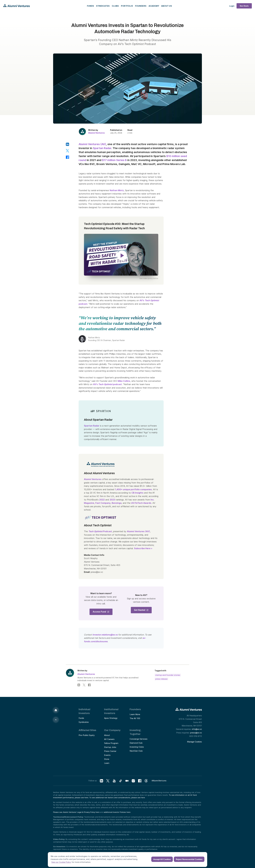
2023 (112, 499)
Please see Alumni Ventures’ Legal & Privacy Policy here (76, 812)
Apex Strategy (110, 718)
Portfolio (127, 6)
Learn (106, 763)
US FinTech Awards (141, 503)
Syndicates (103, 6)
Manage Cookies (194, 742)
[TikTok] (120, 781)
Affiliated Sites (87, 730)
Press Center (110, 751)
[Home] (55, 710)
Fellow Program (111, 743)
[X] (107, 781)
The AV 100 (135, 718)
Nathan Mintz (117, 190)
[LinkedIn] (78, 685)
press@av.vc (196, 732)
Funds (90, 6)
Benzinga (117, 503)
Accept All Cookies (162, 859)
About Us (166, 6)
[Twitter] (84, 685)
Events (107, 755)
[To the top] (55, 719)
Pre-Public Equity (87, 735)
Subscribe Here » (143, 548)
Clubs (115, 6)
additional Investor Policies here (117, 812)
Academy (154, 6)
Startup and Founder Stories (167, 675)
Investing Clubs (137, 747)
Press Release (161, 679)
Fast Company (102, 503)
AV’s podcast (107, 384)
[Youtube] (114, 781)
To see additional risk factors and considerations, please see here (117, 797)
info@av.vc (197, 729)
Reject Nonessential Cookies (189, 859)
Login (231, 6)
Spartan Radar (102, 148)
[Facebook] (89, 685)
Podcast (100, 531)
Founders (140, 6)
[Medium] (127, 781)
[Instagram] (133, 781)
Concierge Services (138, 739)
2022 (102, 499)
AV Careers (109, 739)
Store (106, 759)
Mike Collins (124, 381)
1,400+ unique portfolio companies (133, 489)
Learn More (135, 714)
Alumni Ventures (96, 133)
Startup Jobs (110, 747)
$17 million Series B (114, 160)
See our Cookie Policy (61, 862)
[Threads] (146, 781)
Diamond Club (136, 743)
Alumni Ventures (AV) (92, 144)
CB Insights (137, 492)
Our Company (112, 730)
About (107, 735)
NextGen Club (136, 751)
